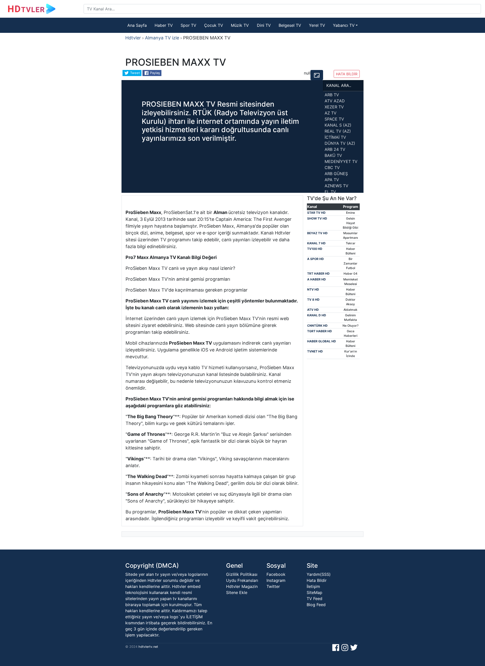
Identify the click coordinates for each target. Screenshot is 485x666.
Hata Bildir (317, 580)
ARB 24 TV (335, 149)
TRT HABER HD (318, 273)
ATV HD (313, 310)
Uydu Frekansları (242, 580)
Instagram (275, 580)
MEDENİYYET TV (341, 161)
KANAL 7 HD (316, 243)
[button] (316, 75)
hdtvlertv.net (147, 647)
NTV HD (313, 289)
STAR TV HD (316, 213)
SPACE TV (334, 119)
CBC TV (332, 167)
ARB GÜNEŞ (336, 173)
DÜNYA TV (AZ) (340, 143)
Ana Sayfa (137, 25)
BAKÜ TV (333, 155)
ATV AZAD (335, 100)
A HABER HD (316, 279)
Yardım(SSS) (319, 574)
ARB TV (332, 94)
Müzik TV (240, 25)
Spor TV (188, 25)
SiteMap (314, 592)
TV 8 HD (313, 299)
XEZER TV (334, 106)
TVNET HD (315, 351)
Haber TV (164, 25)
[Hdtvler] (44, 9)
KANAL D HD (316, 315)
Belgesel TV (290, 25)
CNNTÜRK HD (317, 325)
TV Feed (314, 598)
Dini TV (264, 25)
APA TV (332, 179)
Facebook (275, 574)
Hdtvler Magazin (242, 586)
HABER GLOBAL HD (321, 341)
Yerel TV (317, 25)
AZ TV (330, 112)
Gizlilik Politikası (241, 574)
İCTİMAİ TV (335, 137)
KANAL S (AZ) (338, 125)
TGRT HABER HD (319, 331)
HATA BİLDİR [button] (346, 74)
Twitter (273, 586)
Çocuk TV (213, 25)
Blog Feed (316, 604)
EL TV (330, 191)
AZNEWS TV (336, 185)
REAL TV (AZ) (338, 131)
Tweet (134, 73)
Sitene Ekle (236, 592)
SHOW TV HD (317, 218)
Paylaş (154, 73)
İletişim (313, 586)
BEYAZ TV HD (317, 233)
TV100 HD (314, 249)
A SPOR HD (315, 259)
